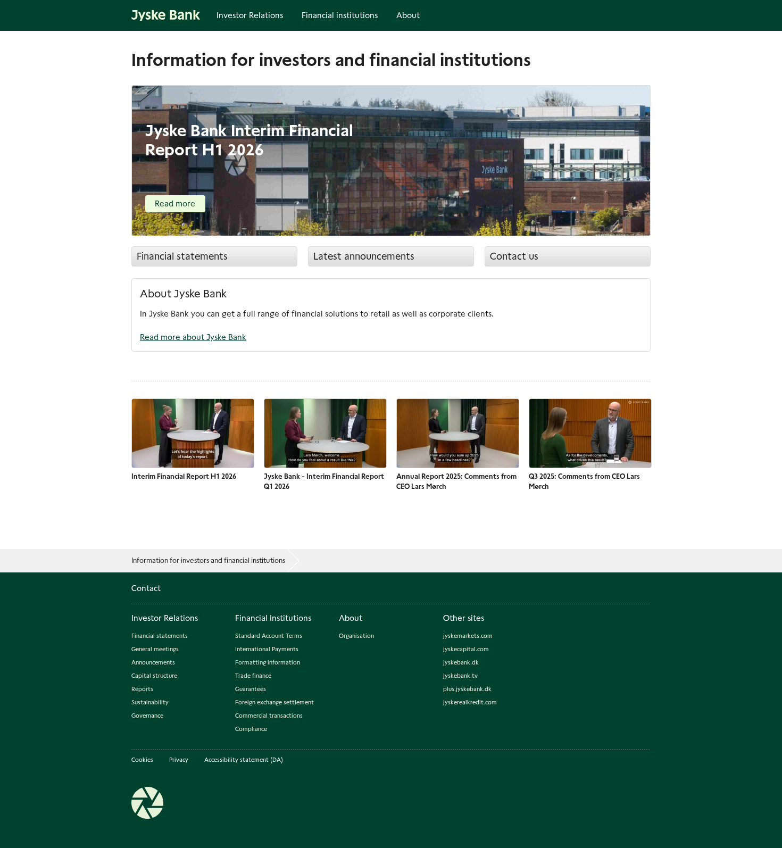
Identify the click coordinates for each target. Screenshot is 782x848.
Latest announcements (363, 256)
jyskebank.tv (460, 675)
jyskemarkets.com (468, 635)
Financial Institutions (273, 618)
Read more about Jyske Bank (193, 337)
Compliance (251, 729)
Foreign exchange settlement (274, 702)
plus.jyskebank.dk (467, 689)
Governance (147, 715)
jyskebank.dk (461, 662)
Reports (142, 689)
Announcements (153, 662)
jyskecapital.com (466, 649)
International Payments (266, 649)
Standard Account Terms (268, 635)
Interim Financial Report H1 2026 (183, 476)
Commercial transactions (269, 715)
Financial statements (182, 256)
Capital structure (154, 675)
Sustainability (150, 702)
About (408, 15)
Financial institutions (340, 15)
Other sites (463, 618)
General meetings (155, 649)
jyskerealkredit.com (470, 702)
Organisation (356, 635)
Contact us (514, 256)
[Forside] (166, 14)
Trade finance (253, 675)
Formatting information (267, 662)
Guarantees (250, 689)
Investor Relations (250, 15)
